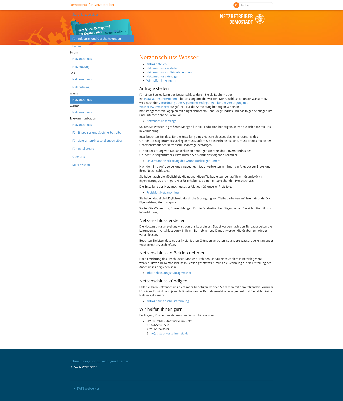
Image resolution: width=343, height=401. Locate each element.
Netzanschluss (82, 59)
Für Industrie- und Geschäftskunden (96, 39)
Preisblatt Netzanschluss (163, 192)
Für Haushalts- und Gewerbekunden (96, 31)
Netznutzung (81, 67)
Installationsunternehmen (161, 99)
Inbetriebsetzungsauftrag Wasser (168, 273)
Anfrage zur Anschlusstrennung (167, 301)
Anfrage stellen (156, 64)
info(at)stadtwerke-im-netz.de (168, 333)
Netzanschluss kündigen (162, 76)
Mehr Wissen (81, 165)
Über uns (78, 157)
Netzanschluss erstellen (162, 68)
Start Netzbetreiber (85, 14)
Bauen (76, 46)
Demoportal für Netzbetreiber (92, 4)
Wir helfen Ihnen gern (161, 80)
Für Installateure (83, 149)
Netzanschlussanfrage (161, 121)
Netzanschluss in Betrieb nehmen (169, 72)
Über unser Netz (83, 23)
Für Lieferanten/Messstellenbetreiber (97, 141)
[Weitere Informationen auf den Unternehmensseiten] (171, 30)
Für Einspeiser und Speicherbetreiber (97, 133)
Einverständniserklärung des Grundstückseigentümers (183, 161)
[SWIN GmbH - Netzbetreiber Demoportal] (242, 19)
